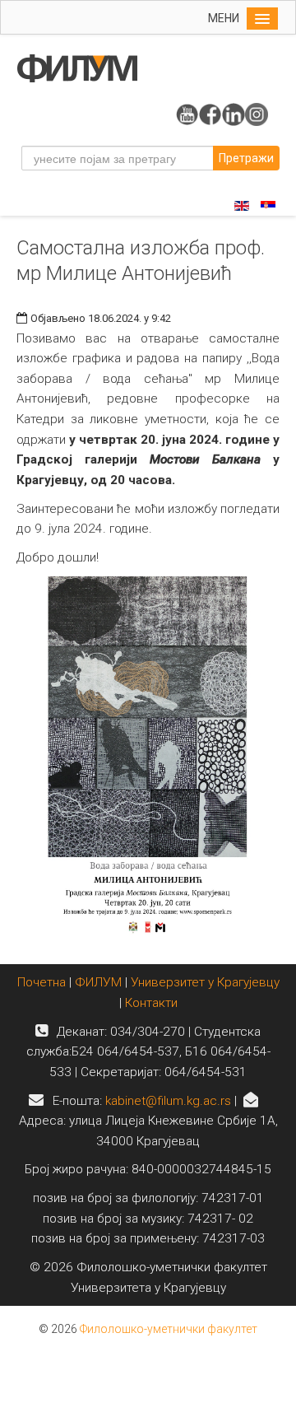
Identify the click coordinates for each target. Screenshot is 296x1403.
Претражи (246, 158)
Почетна (43, 982)
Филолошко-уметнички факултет (168, 1328)
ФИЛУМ (98, 982)
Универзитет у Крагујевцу (205, 982)
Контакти (151, 1002)
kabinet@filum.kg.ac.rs (168, 1100)
